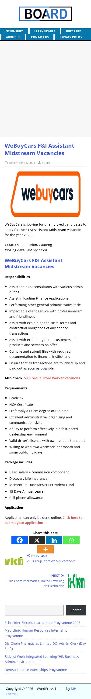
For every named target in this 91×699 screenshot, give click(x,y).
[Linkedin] (54, 540)
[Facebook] (19, 540)
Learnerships (44, 31)
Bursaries (73, 31)
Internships (14, 31)
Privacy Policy (71, 37)
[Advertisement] (45, 89)
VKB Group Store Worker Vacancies (52, 378)
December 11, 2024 (22, 163)
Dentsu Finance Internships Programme (36, 669)
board (46, 163)
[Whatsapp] (71, 540)
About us (13, 37)
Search (76, 610)
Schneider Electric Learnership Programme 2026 (42, 622)
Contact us (40, 37)
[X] (37, 540)
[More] (45, 549)
